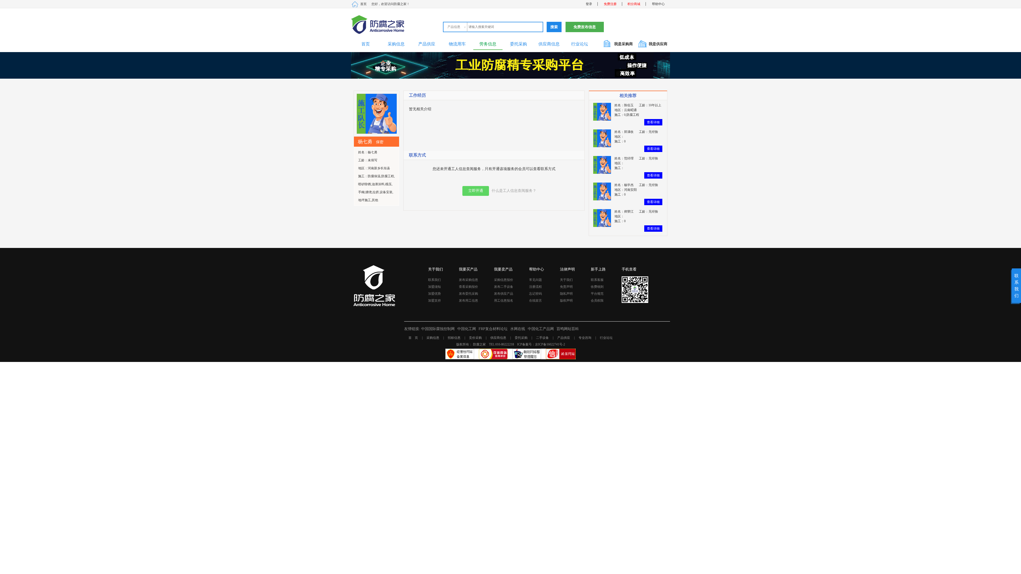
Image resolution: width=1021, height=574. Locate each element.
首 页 (413, 338)
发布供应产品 (503, 294)
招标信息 (454, 338)
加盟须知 (434, 287)
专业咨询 (585, 338)
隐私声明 (566, 294)
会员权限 (597, 300)
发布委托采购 (468, 294)
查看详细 (653, 122)
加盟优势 (434, 294)
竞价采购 (475, 338)
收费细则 (597, 287)
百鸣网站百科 (567, 329)
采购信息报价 (503, 280)
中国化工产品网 (541, 329)
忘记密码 (535, 294)
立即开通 (475, 191)
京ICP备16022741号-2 (550, 344)
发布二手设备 (503, 287)
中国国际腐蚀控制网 (438, 329)
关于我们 (566, 280)
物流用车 (457, 44)
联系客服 (597, 280)
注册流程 (535, 287)
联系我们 (434, 280)
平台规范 (597, 294)
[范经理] (602, 164)
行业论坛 (579, 44)
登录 (589, 4)
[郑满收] (602, 138)
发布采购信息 (468, 280)
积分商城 (633, 4)
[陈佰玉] (602, 111)
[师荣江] (602, 218)
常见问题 (535, 280)
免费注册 (610, 4)
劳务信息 (487, 44)
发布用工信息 (468, 300)
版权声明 (566, 300)
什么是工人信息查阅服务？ (514, 191)
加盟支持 (434, 300)
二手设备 (542, 338)
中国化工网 (466, 329)
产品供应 (426, 44)
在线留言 (535, 300)
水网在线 (517, 329)
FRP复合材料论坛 (493, 329)
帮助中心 (658, 4)
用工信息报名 (503, 300)
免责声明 (566, 287)
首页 (363, 4)
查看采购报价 (468, 287)
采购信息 (396, 44)
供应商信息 (549, 44)
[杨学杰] (602, 191)
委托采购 (518, 44)
